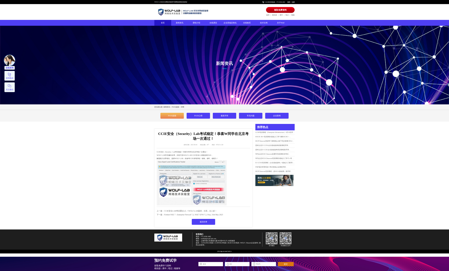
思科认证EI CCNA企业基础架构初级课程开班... (272, 145)
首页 (163, 23)
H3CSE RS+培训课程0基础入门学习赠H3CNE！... (273, 137)
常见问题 (250, 116)
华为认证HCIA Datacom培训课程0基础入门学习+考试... (275, 158)
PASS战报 (175, 107)
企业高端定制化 (230, 23)
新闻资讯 (179, 23)
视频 (293, 15)
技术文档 (264, 23)
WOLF (242, 243)
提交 (286, 264)
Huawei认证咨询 (252, 243)
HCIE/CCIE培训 (233, 243)
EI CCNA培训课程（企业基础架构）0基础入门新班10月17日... (275, 163)
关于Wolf (280, 23)
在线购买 (247, 23)
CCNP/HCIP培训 (220, 243)
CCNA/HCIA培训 (207, 243)
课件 (281, 15)
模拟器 (274, 15)
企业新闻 (277, 116)
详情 (182, 107)
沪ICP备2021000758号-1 (224, 251)
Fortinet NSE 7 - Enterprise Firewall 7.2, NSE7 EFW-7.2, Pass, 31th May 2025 (193, 215)
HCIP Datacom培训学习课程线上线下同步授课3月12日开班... (275, 141)
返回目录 (203, 222)
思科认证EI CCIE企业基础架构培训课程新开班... (272, 150)
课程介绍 (196, 23)
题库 (268, 15)
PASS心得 (198, 116)
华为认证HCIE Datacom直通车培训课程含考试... (272, 154)
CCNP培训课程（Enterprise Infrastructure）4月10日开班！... (275, 132)
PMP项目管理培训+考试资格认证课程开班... (271, 167)
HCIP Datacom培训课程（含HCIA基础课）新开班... (273, 171)
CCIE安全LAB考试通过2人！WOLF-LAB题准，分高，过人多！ (190, 211)
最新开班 (224, 116)
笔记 (287, 15)
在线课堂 (213, 23)
